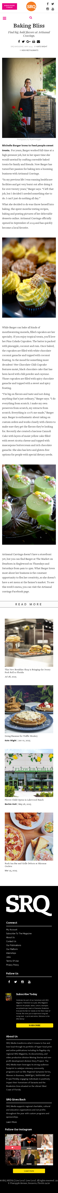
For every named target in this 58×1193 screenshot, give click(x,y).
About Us (10, 937)
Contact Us (11, 941)
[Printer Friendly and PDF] (33, 42)
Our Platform (12, 949)
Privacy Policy (12, 965)
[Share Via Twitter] (23, 42)
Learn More (11, 1122)
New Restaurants (30, 50)
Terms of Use (12, 961)
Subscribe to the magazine (19, 933)
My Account (11, 929)
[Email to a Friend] (38, 42)
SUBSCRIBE (34, 1025)
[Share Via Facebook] (19, 42)
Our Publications (13, 945)
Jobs (8, 957)
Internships (11, 953)
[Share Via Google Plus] (28, 42)
